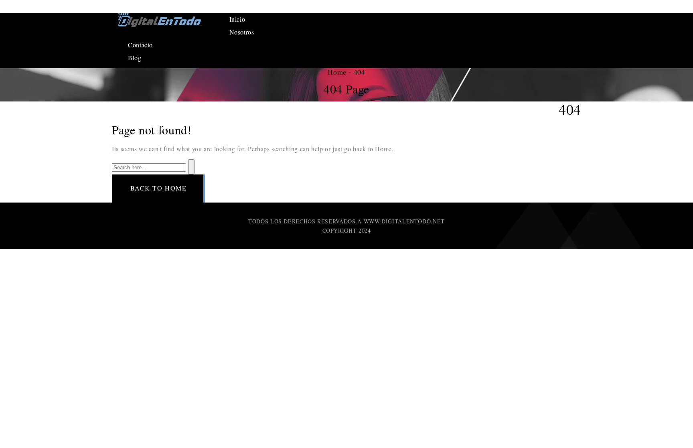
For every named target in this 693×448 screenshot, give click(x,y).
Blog (135, 57)
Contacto (140, 45)
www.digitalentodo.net (404, 221)
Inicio (237, 19)
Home (337, 72)
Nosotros (241, 32)
